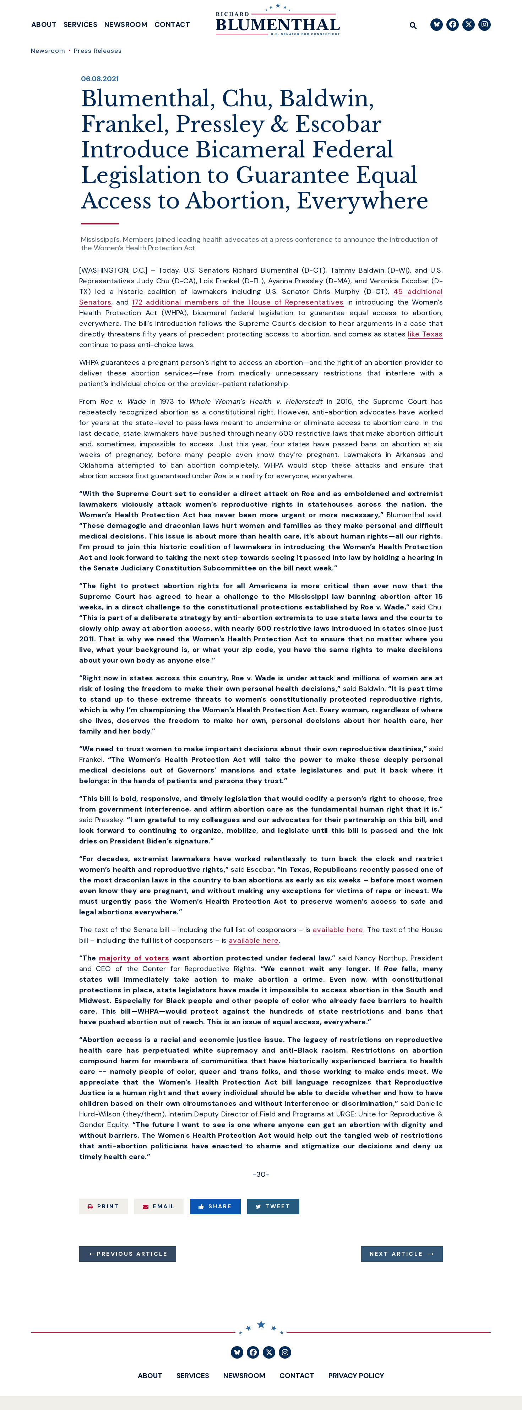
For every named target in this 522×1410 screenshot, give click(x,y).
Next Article (396, 1254)
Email (164, 1206)
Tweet (278, 1206)
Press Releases (98, 50)
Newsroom (125, 24)
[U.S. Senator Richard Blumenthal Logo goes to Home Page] (273, 21)
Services (80, 24)
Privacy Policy (356, 1375)
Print (108, 1206)
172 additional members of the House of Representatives (238, 302)
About (43, 24)
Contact (172, 24)
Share (220, 1206)
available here (338, 929)
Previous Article (132, 1254)
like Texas (425, 334)
